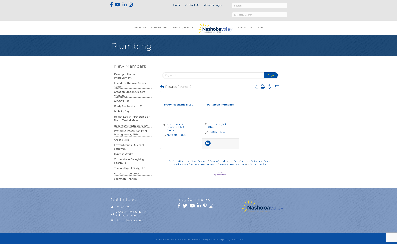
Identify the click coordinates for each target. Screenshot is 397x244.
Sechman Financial (125, 178)
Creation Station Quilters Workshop (129, 93)
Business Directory (179, 161)
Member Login (212, 5)
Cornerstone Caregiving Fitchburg (129, 161)
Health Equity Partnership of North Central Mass (131, 118)
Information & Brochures (232, 164)
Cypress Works (123, 154)
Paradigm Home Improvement (124, 76)
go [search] (272, 75)
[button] (162, 87)
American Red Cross (127, 173)
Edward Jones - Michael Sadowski (129, 147)
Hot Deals (234, 161)
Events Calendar (218, 161)
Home (177, 5)
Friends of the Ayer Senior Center (130, 85)
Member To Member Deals (255, 161)
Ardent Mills (121, 139)
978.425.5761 (123, 207)
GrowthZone (237, 239)
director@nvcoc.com (129, 220)
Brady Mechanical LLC (128, 106)
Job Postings (197, 164)
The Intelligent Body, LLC (129, 168)
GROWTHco (121, 100)
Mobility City (121, 111)
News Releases (199, 161)
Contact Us (192, 5)
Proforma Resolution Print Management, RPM (130, 133)
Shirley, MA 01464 (133, 214)
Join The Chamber (257, 164)
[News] (208, 145)
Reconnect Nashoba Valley (131, 125)
